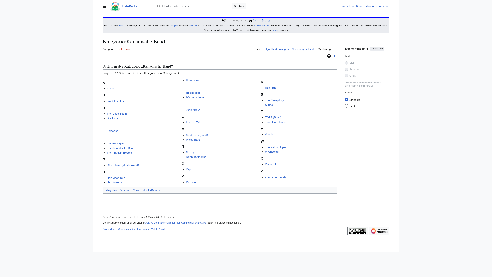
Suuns (269, 104)
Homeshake (193, 80)
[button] (104, 6)
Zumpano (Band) (275, 177)
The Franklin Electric (119, 152)
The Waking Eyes (275, 147)
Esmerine (112, 130)
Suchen (239, 6)
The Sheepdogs (274, 100)
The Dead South (117, 113)
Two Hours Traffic (275, 121)
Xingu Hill (270, 164)
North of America (196, 156)
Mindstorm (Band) (197, 135)
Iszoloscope (193, 92)
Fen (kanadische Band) (121, 147)
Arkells (111, 88)
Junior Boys (193, 109)
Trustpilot (173, 25)
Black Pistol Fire (116, 101)
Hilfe (334, 56)
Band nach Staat (129, 190)
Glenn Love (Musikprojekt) (123, 165)
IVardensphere (195, 97)
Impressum (143, 229)
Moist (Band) (194, 139)
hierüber (193, 25)
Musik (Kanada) (152, 190)
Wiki (121, 25)
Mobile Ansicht (158, 229)
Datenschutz (109, 229)
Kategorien (110, 190)
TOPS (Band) (273, 117)
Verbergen (377, 48)
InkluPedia (261, 20)
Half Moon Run (116, 177)
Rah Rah (270, 87)
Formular (275, 30)
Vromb (269, 134)
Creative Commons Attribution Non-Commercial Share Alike (175, 222)
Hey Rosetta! (115, 182)
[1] (245, 30)
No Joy (190, 152)
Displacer (112, 118)
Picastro (191, 182)
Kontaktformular (261, 25)
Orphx (190, 169)
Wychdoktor (272, 151)
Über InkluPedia (126, 229)
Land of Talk (193, 122)
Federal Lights (115, 143)
